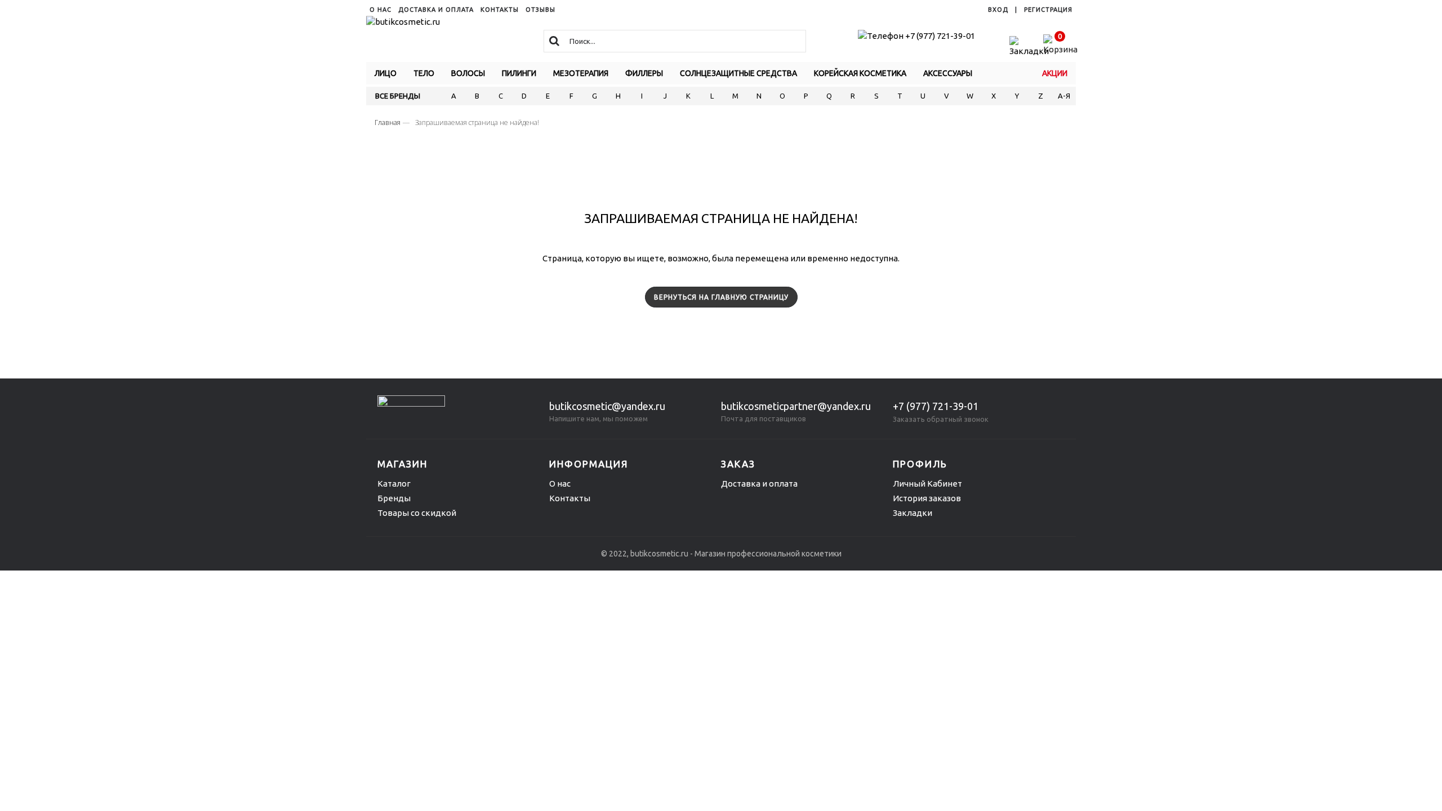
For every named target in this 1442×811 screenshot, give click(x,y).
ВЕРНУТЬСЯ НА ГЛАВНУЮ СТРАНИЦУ (721, 297)
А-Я (1064, 96)
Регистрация (1048, 9)
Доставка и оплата (759, 483)
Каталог (394, 483)
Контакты (569, 498)
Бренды (394, 498)
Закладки (912, 513)
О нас (560, 483)
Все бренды (397, 96)
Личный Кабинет (927, 483)
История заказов (927, 498)
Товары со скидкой (416, 513)
